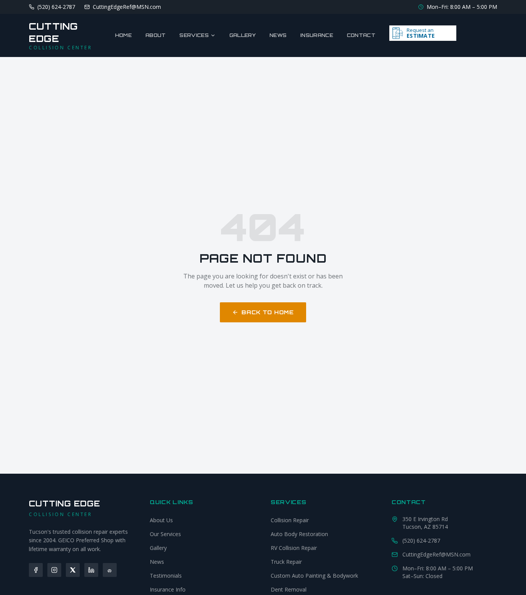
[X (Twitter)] (73, 570)
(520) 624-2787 (421, 540)
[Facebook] (36, 570)
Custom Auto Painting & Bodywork (314, 575)
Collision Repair (290, 520)
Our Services (165, 534)
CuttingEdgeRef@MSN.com (436, 554)
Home (123, 35)
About (156, 35)
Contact (361, 35)
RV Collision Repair (294, 547)
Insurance (316, 35)
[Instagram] (54, 570)
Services (193, 35)
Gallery (242, 35)
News (278, 35)
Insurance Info (168, 589)
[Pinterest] (110, 570)
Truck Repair (286, 561)
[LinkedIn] (91, 570)
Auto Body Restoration (299, 534)
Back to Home (267, 312)
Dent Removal (289, 589)
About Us (161, 520)
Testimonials (166, 575)
